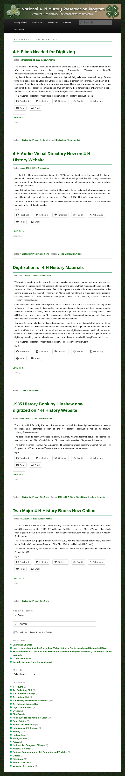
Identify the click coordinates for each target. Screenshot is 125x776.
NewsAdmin (49, 60)
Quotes (16, 755)
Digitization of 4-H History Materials (48, 267)
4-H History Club (21, 697)
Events (16, 711)
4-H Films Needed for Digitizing (44, 51)
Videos (79, 254)
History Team (19, 735)
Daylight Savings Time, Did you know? (32, 662)
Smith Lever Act (21, 762)
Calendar (67, 22)
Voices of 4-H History (23, 766)
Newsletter (53, 22)
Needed (76, 140)
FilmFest (17, 714)
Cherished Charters (22, 645)
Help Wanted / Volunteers (25, 728)
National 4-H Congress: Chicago (29, 745)
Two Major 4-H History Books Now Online (54, 510)
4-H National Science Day (25, 704)
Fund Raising (19, 721)
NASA (16, 742)
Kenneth (101, 497)
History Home (20, 22)
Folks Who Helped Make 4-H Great (30, 718)
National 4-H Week (22, 748)
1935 (60, 497)
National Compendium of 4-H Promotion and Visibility (40, 752)
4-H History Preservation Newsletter (30, 700)
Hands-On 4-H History (24, 724)
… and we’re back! (22, 658)
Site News (44, 254)
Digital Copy (81, 497)
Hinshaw (92, 497)
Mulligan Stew (20, 738)
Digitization (61, 140)
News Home (37, 22)
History (43, 140)
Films (69, 140)
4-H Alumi (18, 687)
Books (61, 254)
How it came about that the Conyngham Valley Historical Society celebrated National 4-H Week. (60, 648)
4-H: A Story (69, 497)
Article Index (20, 29)
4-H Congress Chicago (24, 693)
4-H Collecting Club (22, 690)
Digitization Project (30, 140)
